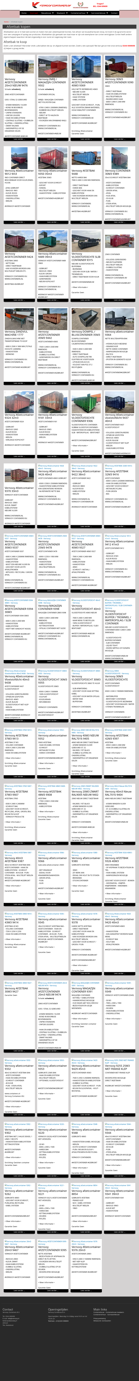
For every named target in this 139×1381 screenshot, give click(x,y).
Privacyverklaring (99, 1318)
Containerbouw (98, 1312)
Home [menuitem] (24, 13)
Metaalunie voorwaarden (102, 1321)
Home (6, 22)
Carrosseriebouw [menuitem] (97, 13)
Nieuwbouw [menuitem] (45, 13)
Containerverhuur (99, 1314)
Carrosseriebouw (113, 1314)
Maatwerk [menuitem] (60, 13)
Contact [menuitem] (114, 13)
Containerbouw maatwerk (115, 1312)
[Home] (61, 5)
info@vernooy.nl (13, 1318)
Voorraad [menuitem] (34, 13)
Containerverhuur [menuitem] (77, 13)
